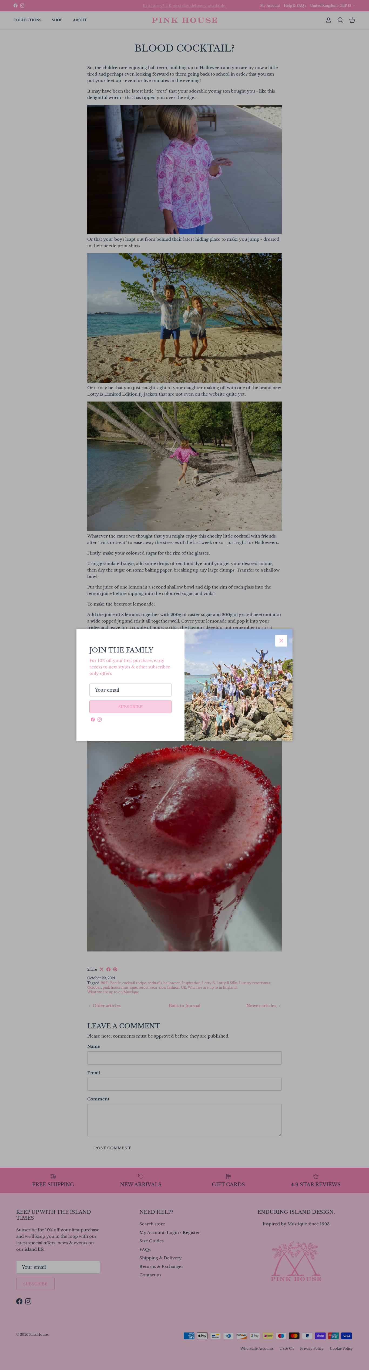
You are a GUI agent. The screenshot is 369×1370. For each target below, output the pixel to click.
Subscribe (130, 707)
